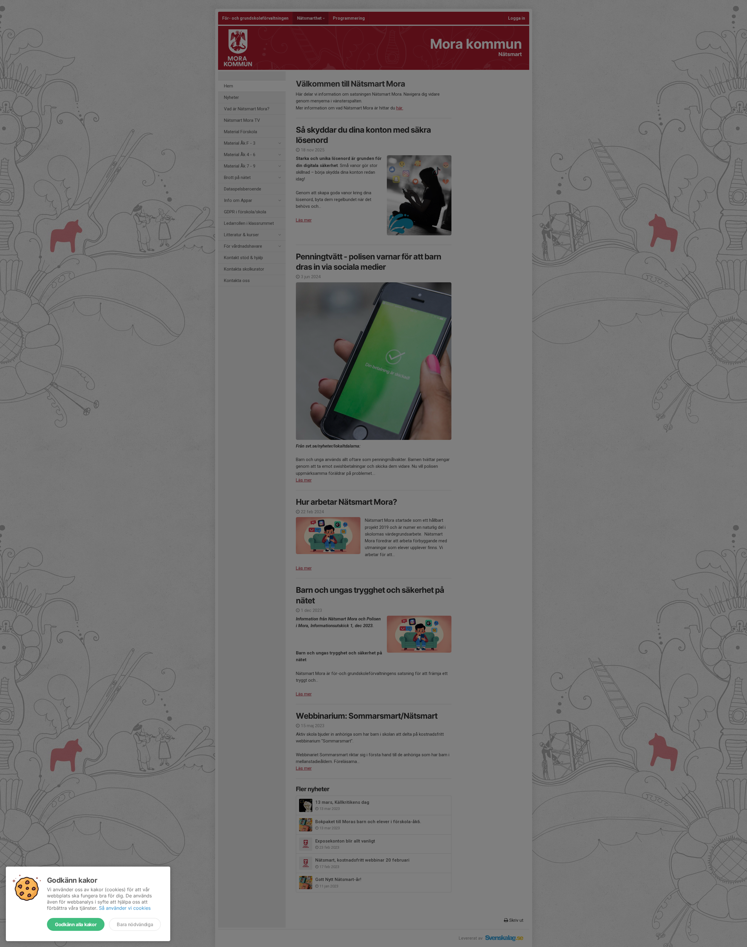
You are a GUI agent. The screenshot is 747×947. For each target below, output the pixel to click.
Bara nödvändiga (135, 924)
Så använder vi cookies (125, 908)
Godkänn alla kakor (76, 924)
